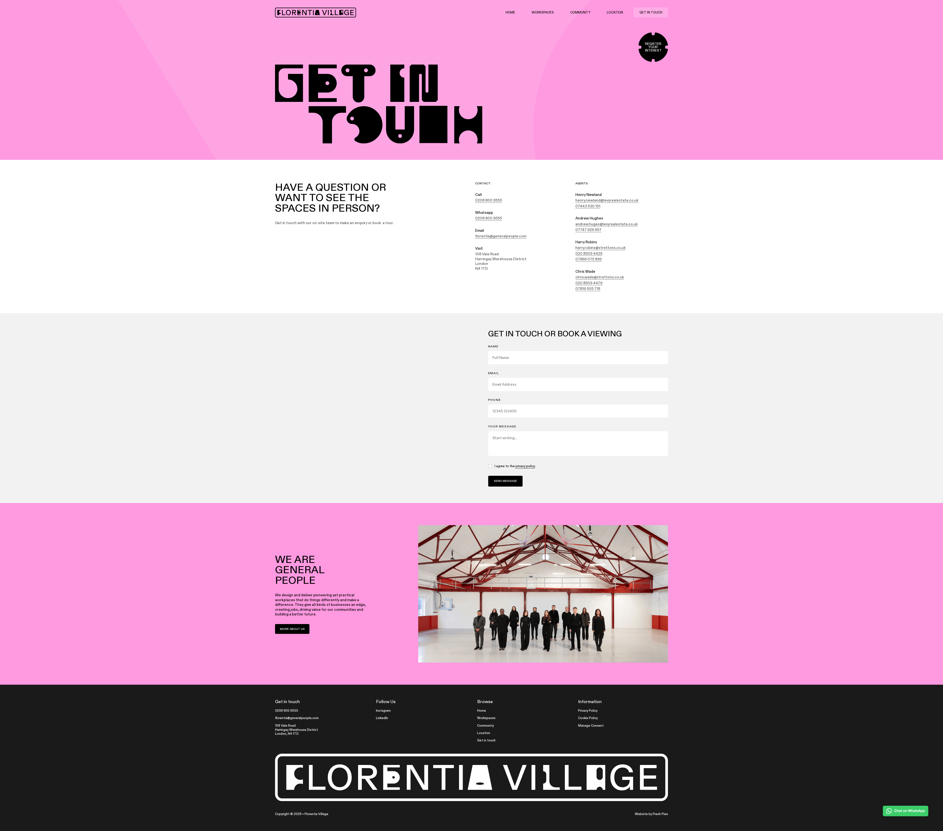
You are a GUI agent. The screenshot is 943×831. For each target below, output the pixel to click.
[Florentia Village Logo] (315, 12)
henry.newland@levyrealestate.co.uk (606, 200)
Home (510, 12)
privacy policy (525, 466)
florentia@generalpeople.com (500, 236)
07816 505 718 (587, 288)
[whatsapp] (905, 811)
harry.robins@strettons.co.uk (600, 247)
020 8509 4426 (588, 253)
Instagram (383, 710)
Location (615, 12)
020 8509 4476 (588, 283)
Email (493, 373)
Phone (494, 399)
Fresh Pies (660, 814)
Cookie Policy (588, 718)
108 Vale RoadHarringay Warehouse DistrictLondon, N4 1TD (296, 730)
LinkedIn (382, 718)
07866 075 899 (588, 259)
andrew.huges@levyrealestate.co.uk (606, 224)
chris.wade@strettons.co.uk (599, 277)
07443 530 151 (587, 206)
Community (580, 12)
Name (493, 346)
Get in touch (650, 12)
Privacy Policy (587, 710)
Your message (502, 426)
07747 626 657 (588, 230)
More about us (292, 628)
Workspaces (543, 12)
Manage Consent (591, 725)
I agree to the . (515, 466)
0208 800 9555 (488, 200)
